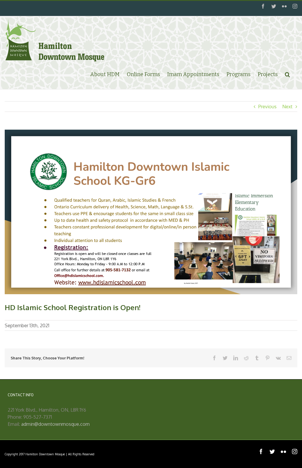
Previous (267, 106)
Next (287, 106)
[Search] (287, 74)
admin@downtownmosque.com (55, 424)
